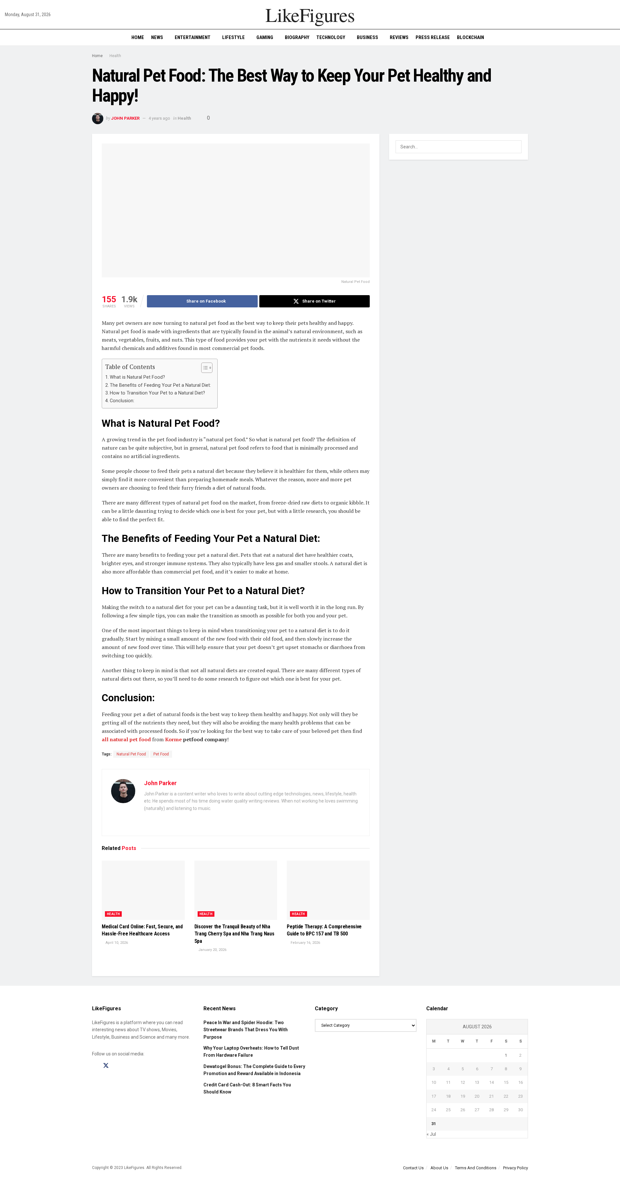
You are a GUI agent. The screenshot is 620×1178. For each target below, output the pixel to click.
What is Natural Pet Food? (137, 377)
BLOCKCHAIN (470, 37)
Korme (173, 739)
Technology (330, 37)
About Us (439, 1167)
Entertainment (193, 37)
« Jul (431, 1134)
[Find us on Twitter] (106, 1066)
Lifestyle (233, 37)
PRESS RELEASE (433, 37)
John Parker (125, 118)
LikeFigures (310, 14)
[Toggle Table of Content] (203, 367)
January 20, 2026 (211, 950)
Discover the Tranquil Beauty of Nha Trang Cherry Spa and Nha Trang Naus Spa (234, 933)
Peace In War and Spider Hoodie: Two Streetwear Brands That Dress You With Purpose (245, 1030)
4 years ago (159, 118)
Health (115, 56)
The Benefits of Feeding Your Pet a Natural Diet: (160, 385)
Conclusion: (122, 401)
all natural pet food (126, 739)
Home (137, 37)
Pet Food (161, 754)
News (157, 37)
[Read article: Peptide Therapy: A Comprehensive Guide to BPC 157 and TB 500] (328, 890)
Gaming (264, 37)
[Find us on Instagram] (117, 1066)
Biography (297, 37)
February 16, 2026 (305, 943)
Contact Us (413, 1167)
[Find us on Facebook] (94, 1066)
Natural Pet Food (131, 754)
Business (367, 37)
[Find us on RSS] (128, 1066)
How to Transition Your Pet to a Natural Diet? (157, 393)
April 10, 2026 (116, 943)
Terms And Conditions (475, 1167)
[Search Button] (612, 37)
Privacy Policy (515, 1167)
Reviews (399, 37)
